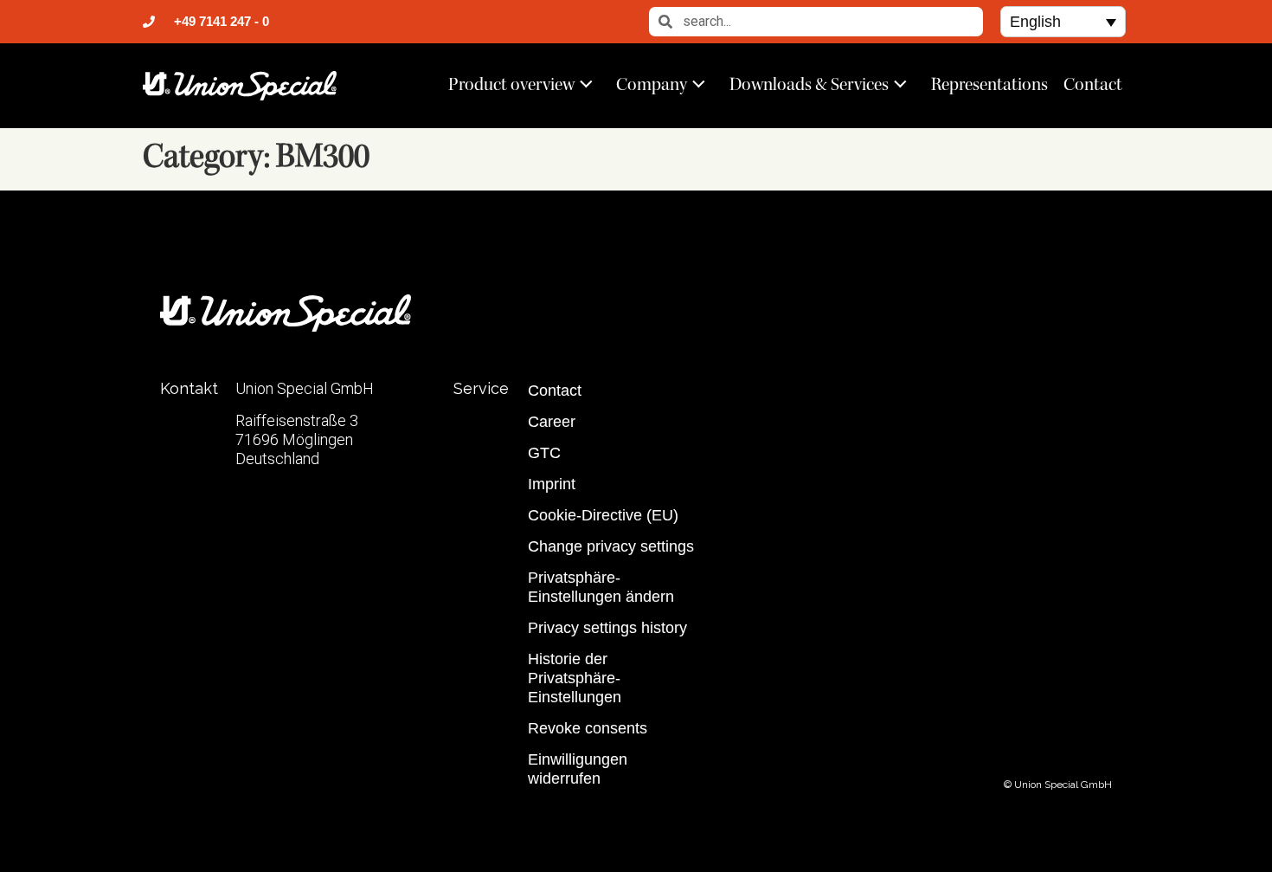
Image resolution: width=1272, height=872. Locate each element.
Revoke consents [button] (587, 728)
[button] (1063, 21)
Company (651, 84)
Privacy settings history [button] (607, 627)
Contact (1092, 84)
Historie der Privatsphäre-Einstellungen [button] (574, 678)
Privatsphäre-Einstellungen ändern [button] (601, 587)
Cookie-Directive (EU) (603, 515)
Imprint (551, 484)
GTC (544, 453)
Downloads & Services (809, 84)
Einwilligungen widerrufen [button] (577, 769)
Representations (989, 84)
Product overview (511, 84)
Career (551, 421)
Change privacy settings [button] (611, 546)
